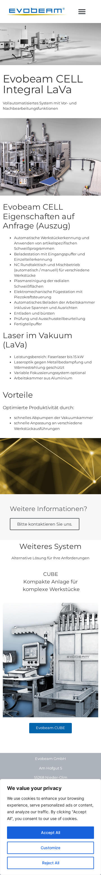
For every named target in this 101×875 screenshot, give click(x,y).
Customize (50, 847)
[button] (81, 11)
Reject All (50, 862)
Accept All (50, 832)
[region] (50, 827)
